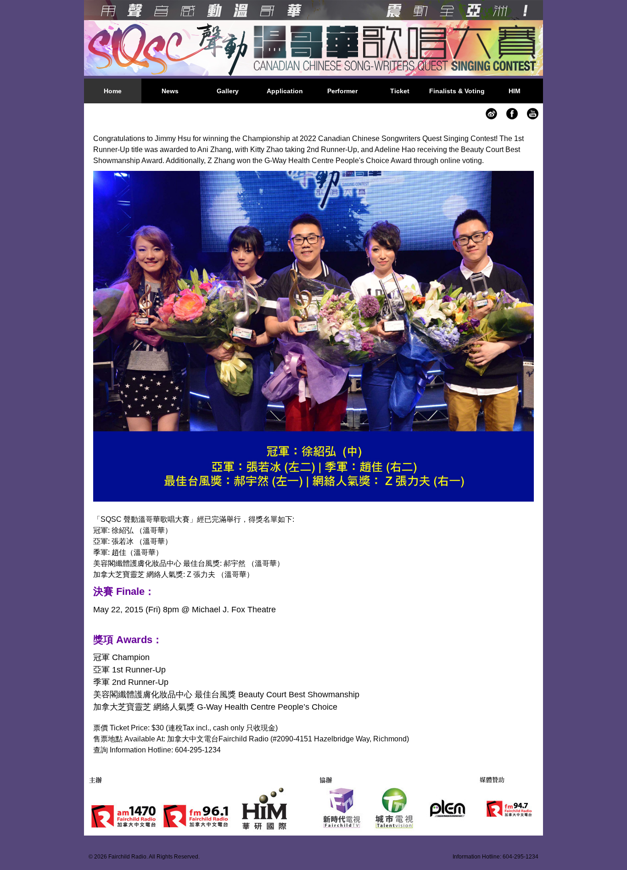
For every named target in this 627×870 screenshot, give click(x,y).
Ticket (399, 91)
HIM (515, 91)
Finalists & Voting (457, 91)
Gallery (228, 91)
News (170, 91)
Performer (342, 91)
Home (113, 91)
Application (285, 91)
